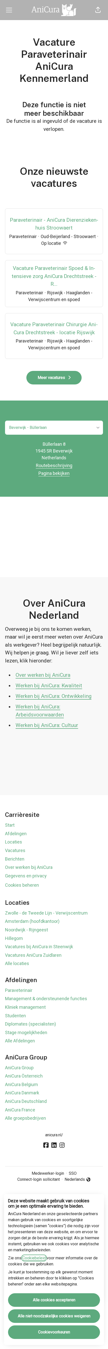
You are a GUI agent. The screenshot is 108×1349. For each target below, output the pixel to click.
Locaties (13, 842)
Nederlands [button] (76, 1180)
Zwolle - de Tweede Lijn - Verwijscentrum (46, 913)
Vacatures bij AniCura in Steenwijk (39, 946)
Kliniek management (25, 1007)
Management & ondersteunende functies (46, 998)
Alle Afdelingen (20, 1040)
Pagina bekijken (54, 473)
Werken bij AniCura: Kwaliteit (49, 686)
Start (10, 825)
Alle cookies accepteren (54, 1300)
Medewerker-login (48, 1173)
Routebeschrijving (54, 465)
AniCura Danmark (22, 1092)
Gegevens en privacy (26, 875)
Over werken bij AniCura (43, 675)
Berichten (14, 859)
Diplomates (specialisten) (30, 1024)
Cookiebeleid (34, 1258)
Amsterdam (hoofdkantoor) (32, 921)
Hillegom (14, 938)
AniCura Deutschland (26, 1101)
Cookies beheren (22, 885)
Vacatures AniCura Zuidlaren (33, 955)
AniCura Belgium (21, 1084)
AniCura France (20, 1109)
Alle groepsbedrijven (25, 1118)
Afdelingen (16, 833)
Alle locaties (17, 963)
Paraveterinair (18, 990)
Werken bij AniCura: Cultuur (47, 725)
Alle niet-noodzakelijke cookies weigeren (54, 1316)
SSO (73, 1173)
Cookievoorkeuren (54, 1332)
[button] (98, 10)
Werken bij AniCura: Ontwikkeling (53, 696)
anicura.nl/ (54, 1135)
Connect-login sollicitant (38, 1179)
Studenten (15, 1015)
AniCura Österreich (24, 1076)
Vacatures (15, 850)
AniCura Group (19, 1067)
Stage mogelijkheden (26, 1032)
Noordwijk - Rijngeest (26, 929)
